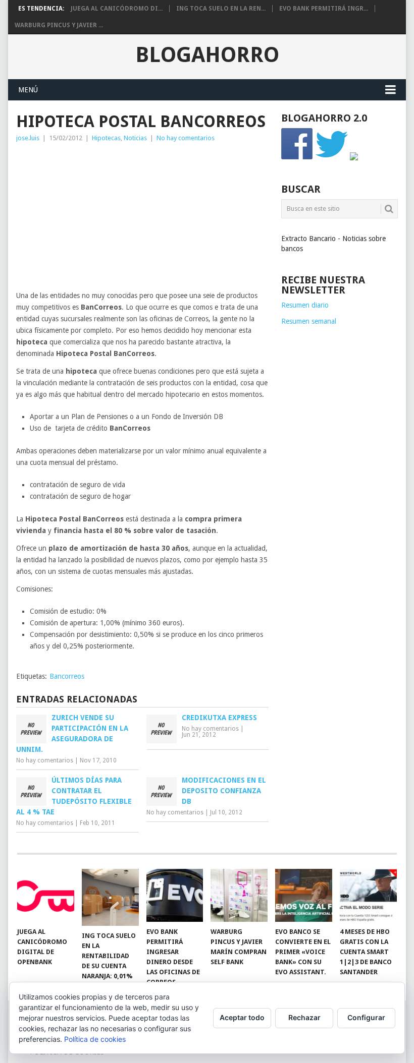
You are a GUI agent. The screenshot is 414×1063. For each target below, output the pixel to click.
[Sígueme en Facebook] (297, 158)
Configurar (366, 1017)
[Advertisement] (142, 219)
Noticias (135, 138)
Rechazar (304, 1017)
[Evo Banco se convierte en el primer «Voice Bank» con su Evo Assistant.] (303, 895)
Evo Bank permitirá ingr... (323, 8)
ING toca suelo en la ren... (221, 8)
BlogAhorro (207, 55)
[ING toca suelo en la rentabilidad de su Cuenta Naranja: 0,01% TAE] (110, 897)
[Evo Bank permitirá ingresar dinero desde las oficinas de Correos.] (174, 895)
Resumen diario (305, 305)
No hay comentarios (186, 138)
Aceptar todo (242, 1017)
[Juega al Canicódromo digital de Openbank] (45, 895)
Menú (28, 90)
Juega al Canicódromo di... (117, 8)
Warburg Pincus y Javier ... (59, 25)
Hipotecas (106, 138)
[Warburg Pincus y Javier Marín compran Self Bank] (239, 895)
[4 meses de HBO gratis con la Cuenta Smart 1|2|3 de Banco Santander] (368, 895)
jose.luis (27, 138)
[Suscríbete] (354, 158)
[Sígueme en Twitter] (332, 158)
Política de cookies (95, 1039)
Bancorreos (66, 676)
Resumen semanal (308, 321)
